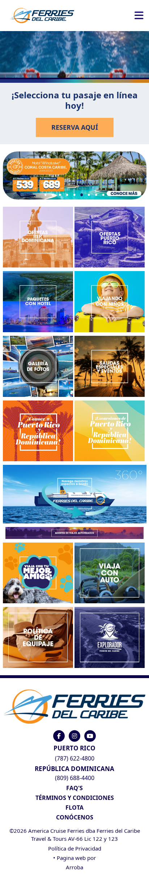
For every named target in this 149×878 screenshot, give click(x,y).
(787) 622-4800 (74, 758)
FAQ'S (74, 788)
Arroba (74, 867)
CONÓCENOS (74, 817)
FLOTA (74, 807)
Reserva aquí (74, 127)
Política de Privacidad (74, 848)
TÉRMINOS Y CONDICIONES (74, 798)
